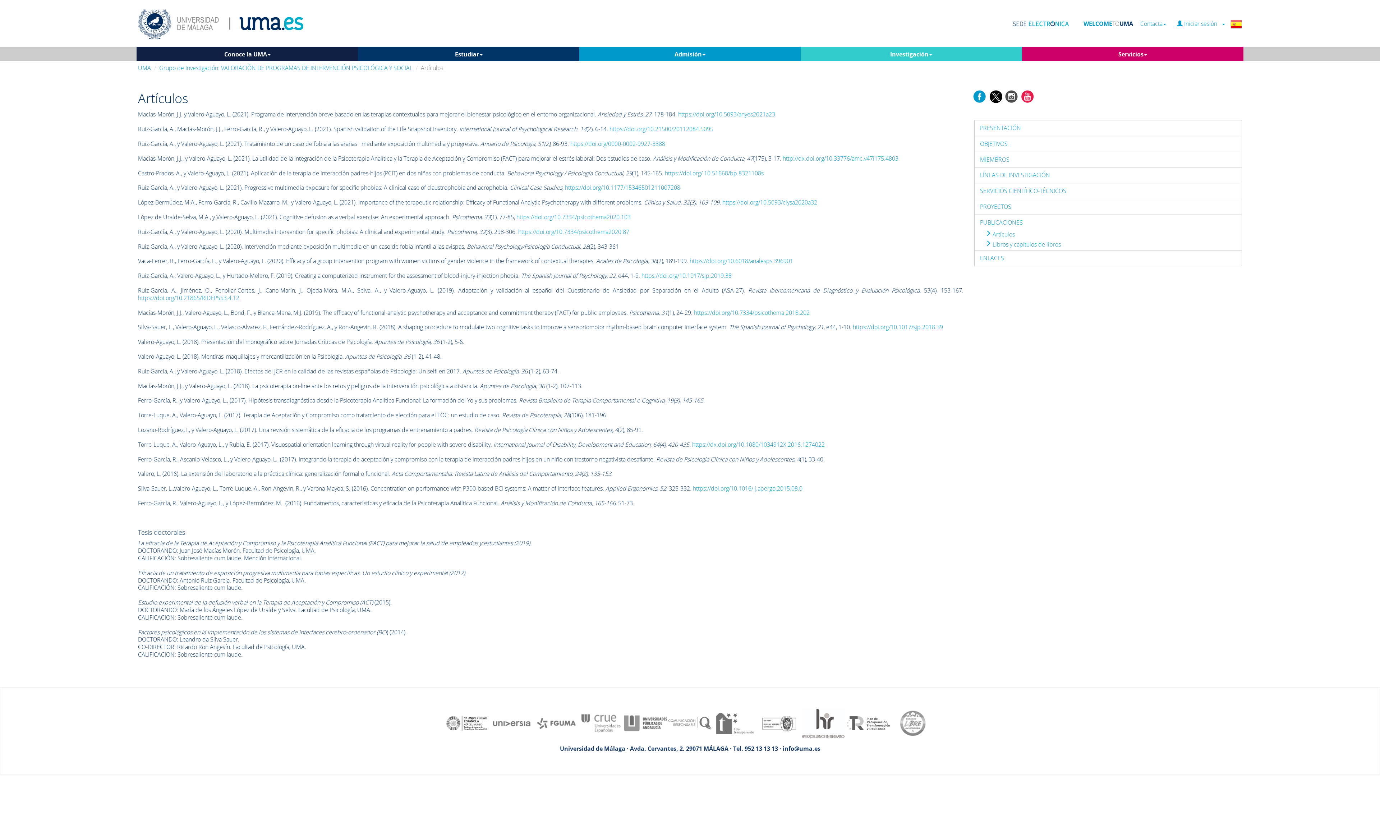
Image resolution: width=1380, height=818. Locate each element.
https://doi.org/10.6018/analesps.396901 (741, 261)
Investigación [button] (909, 54)
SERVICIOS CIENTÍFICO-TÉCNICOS (1023, 191)
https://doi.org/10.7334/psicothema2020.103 (573, 217)
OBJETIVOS (994, 144)
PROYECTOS (995, 207)
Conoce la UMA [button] (245, 54)
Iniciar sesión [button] (1202, 24)
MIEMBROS (994, 160)
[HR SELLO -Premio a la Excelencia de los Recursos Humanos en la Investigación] (823, 723)
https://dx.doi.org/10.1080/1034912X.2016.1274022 (758, 445)
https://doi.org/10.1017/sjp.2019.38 (686, 276)
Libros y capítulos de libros (1026, 244)
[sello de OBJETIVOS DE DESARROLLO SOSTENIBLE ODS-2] (467, 723)
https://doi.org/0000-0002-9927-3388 (617, 144)
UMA (144, 68)
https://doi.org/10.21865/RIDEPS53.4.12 (188, 298)
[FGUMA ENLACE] (556, 723)
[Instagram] (1011, 96)
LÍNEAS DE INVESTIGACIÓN (1015, 175)
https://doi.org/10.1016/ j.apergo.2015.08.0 (747, 488)
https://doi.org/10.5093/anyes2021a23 (726, 114)
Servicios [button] (1131, 54)
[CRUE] (600, 723)
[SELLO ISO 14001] (779, 723)
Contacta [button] (1151, 24)
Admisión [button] (688, 54)
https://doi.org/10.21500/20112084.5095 (661, 129)
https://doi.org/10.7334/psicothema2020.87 (573, 232)
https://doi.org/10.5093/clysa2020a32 (769, 202)
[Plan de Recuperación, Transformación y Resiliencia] (868, 723)
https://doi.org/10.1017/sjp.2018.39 (898, 327)
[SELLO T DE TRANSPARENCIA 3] (734, 723)
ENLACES (992, 258)
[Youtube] (1027, 96)
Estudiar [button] (467, 54)
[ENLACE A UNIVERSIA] (511, 723)
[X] (995, 96)
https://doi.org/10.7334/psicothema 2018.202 (752, 313)
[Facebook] (979, 96)
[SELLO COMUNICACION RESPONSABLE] (690, 723)
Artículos (1003, 234)
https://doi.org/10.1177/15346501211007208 (622, 188)
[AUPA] (645, 723)
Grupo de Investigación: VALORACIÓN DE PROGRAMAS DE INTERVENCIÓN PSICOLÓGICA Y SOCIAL (286, 68)
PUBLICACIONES (1001, 222)
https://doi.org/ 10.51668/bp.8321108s (714, 173)
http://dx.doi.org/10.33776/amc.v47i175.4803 (840, 158)
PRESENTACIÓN (1000, 128)
